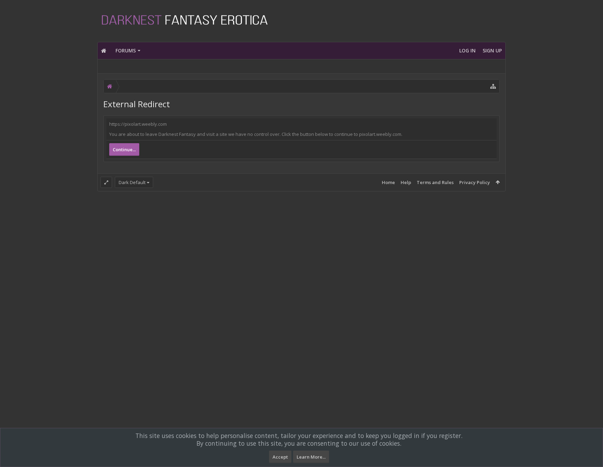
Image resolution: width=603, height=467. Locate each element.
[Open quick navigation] (493, 86)
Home (388, 182)
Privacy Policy (474, 182)
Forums (126, 50)
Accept (280, 457)
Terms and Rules (435, 182)
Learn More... (311, 457)
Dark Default (132, 182)
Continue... (124, 149)
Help (406, 182)
